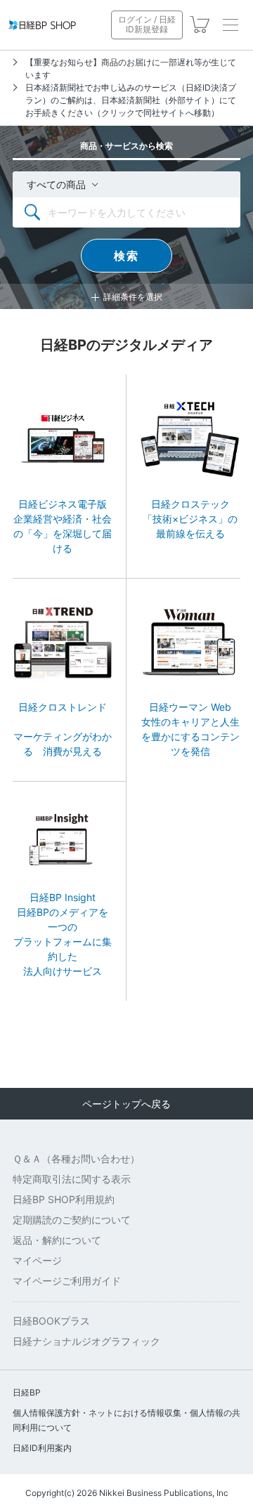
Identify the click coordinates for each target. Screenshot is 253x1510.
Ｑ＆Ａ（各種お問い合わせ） (76, 1158)
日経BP (27, 1392)
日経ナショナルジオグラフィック (86, 1341)
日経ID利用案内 (42, 1448)
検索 (126, 256)
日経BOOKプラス (51, 1321)
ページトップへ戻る (126, 1104)
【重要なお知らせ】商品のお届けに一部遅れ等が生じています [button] (130, 68)
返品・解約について (57, 1240)
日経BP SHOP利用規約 (64, 1199)
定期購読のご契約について (72, 1220)
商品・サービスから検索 (126, 145)
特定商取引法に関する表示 (72, 1179)
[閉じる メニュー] (230, 25)
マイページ (37, 1260)
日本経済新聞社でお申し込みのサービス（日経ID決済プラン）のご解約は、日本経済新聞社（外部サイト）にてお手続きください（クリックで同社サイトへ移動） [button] (130, 100)
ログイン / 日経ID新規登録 (147, 24)
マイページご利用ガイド (67, 1281)
